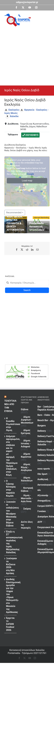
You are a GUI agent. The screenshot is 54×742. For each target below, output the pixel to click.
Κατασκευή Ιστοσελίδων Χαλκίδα (26, 650)
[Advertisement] (27, 55)
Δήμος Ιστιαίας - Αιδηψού (26, 443)
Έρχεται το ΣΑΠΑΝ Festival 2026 (10, 624)
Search (27, 290)
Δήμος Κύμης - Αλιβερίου (26, 467)
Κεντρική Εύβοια (27, 489)
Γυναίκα (41, 511)
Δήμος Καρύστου (26, 455)
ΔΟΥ (39, 522)
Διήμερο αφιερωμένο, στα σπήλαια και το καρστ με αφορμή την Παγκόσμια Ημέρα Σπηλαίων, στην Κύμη (10, 455)
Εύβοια (24, 409)
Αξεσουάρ (42, 495)
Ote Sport (42, 474)
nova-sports (43, 468)
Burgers (41, 425)
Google (30, 174)
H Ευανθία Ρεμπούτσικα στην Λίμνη (10, 424)
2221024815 (31, 135)
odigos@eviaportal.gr (27, 2)
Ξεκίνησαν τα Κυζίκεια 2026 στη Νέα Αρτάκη (10, 566)
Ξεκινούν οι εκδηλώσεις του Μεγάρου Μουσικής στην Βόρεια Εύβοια (10, 513)
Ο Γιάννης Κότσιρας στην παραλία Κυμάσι (10, 488)
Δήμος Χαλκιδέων (27, 479)
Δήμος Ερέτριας (25, 432)
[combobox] (27, 282)
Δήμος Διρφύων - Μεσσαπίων (27, 419)
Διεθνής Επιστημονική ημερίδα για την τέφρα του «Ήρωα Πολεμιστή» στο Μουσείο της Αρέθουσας (10, 595)
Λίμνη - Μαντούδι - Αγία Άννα (27, 498)
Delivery (41, 431)
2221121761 (39, 653)
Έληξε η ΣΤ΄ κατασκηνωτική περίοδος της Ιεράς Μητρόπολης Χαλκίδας (10, 542)
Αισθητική (42, 479)
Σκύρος (27, 508)
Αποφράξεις (44, 500)
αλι (39, 490)
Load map (27, 180)
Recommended (13, 212)
